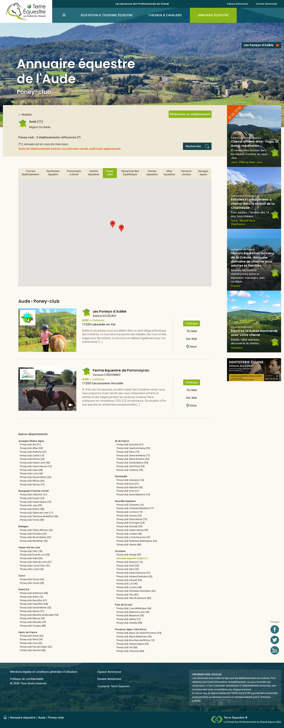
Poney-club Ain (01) (30, 444)
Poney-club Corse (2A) (32, 579)
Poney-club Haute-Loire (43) (35, 462)
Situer (193, 346)
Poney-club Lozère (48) (129, 587)
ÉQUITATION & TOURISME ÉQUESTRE (107, 15)
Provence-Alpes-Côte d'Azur (130, 629)
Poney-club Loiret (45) (32, 569)
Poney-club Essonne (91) (130, 444)
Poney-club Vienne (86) (128, 544)
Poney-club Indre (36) (31, 558)
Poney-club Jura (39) (31, 505)
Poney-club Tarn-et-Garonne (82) (133, 598)
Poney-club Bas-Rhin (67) (33, 600)
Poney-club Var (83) (127, 647)
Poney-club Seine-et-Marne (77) (133, 455)
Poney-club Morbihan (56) (34, 540)
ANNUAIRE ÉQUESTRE (213, 15)
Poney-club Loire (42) (31, 473)
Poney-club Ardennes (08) (34, 593)
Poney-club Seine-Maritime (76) (133, 494)
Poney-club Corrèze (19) (129, 511)
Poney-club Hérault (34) (129, 580)
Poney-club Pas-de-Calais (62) (36, 646)
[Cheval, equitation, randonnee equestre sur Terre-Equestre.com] (26, 11)
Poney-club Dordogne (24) (130, 522)
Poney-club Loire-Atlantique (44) (133, 608)
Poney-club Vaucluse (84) (130, 651)
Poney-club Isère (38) (31, 470)
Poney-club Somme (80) (33, 650)
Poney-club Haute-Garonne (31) (133, 572)
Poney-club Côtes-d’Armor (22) (36, 530)
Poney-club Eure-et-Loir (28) (35, 554)
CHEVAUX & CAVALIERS (165, 15)
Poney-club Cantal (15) (32, 455)
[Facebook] (274, 629)
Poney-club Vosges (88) (33, 625)
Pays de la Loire (123, 604)
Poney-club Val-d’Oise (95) (130, 466)
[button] (112, 224)
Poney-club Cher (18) (31, 551)
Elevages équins (203, 173)
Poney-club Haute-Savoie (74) (36, 466)
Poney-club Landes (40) (129, 533)
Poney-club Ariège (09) (128, 554)
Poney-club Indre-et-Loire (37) (36, 561)
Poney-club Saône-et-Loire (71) (36, 512)
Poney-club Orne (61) (127, 490)
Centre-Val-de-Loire (29, 547)
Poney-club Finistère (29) (33, 533)
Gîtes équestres (169, 173)
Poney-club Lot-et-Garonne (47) (133, 537)
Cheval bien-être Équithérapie (130, 173)
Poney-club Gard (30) (127, 565)
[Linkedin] (274, 650)
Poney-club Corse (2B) (32, 583)
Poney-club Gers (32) (127, 569)
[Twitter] (274, 640)
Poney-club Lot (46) (127, 583)
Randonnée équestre (53, 173)
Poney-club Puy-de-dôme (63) (35, 477)
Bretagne (23, 526)
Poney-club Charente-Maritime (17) (135, 508)
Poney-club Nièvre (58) (32, 509)
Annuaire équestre (23, 717)
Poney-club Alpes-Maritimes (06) (134, 636)
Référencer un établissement (190, 114)
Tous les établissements (30, 173)
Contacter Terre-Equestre (113, 686)
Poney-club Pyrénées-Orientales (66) (136, 590)
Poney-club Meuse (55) (32, 618)
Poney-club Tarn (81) (127, 594)
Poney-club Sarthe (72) (128, 619)
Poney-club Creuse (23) (129, 515)
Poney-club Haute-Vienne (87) (132, 530)
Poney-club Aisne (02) (32, 635)
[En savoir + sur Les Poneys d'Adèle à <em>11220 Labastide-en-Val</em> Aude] (47, 330)
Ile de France (122, 441)
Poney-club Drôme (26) (32, 459)
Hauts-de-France (27, 632)
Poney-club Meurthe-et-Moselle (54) (39, 614)
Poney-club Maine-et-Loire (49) (133, 612)
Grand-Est (23, 589)
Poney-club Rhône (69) (32, 480)
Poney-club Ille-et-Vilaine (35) (35, 537)
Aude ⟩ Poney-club (51, 717)
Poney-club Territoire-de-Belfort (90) (39, 516)
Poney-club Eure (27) (127, 483)
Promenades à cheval (74, 173)
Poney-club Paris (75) (127, 451)
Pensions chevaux (186, 173)
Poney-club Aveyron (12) (129, 561)
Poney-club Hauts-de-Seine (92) (133, 448)
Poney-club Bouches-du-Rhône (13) (135, 640)
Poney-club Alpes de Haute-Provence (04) (139, 632)
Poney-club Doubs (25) (32, 498)
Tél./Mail (191, 331)
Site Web (191, 339)
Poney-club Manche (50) (129, 487)
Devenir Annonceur (266, 3)
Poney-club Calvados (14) (130, 480)
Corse (21, 575)
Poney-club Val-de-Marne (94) (132, 462)
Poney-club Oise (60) (31, 643)
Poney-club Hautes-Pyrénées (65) (134, 576)
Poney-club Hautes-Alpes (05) (132, 643)
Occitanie (120, 551)
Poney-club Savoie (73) (32, 484)
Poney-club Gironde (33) (129, 526)
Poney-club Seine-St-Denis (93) (132, 459)
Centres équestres (93, 173)
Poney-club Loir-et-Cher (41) (35, 565)
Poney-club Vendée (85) (129, 622)
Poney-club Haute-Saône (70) (35, 501)
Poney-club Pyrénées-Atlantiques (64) (136, 540)
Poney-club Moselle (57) (33, 622)
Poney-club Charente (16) (130, 504)
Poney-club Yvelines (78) (129, 470)
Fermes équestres (152, 173)
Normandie (121, 476)
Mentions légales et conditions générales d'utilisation (43, 672)
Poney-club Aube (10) (31, 596)
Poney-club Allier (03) (31, 448)
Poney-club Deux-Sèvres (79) (131, 519)
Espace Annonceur (237, 3)
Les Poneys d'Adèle (258, 45)
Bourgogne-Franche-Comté (33, 490)
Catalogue (191, 323)
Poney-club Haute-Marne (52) (35, 607)
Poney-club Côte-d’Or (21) (33, 494)
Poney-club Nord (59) (31, 639)
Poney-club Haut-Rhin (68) (34, 603)
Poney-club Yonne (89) (32, 519)
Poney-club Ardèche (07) (33, 451)
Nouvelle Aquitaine (125, 501)
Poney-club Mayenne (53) (130, 615)
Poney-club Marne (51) (32, 611)
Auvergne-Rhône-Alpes (31, 441)
